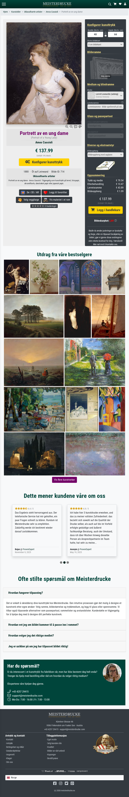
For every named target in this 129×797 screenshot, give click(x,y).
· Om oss (9, 762)
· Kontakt (9, 739)
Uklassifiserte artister (33, 11)
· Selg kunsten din (54, 743)
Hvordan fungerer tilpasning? (25, 593)
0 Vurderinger (50, 206)
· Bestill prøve (52, 758)
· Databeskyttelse (12, 751)
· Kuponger (51, 754)
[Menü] (4, 4)
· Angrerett (9, 754)
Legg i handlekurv (107, 210)
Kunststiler (16, 11)
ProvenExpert (30, 549)
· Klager (8, 758)
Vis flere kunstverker (64, 479)
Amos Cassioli (52, 11)
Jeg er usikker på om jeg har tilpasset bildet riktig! (38, 646)
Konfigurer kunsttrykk (46, 162)
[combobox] (105, 44)
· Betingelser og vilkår (14, 747)
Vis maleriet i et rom (59, 199)
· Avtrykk (9, 743)
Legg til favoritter (57, 192)
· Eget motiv (51, 739)
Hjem (5, 11)
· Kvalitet (50, 747)
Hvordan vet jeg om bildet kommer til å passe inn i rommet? (43, 625)
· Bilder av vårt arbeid (55, 751)
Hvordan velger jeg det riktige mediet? (31, 635)
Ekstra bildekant (93, 40)
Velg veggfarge (30, 199)
